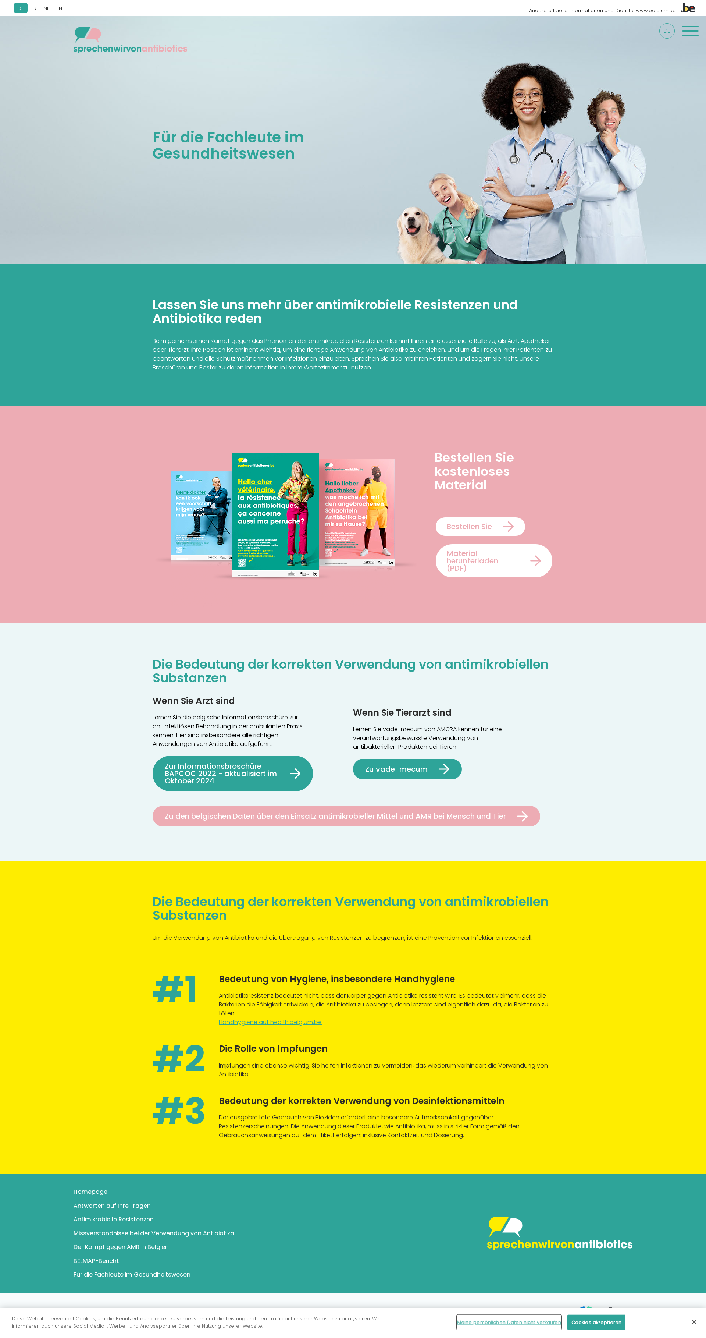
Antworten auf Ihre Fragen (112, 1205)
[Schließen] (694, 1322)
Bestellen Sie (469, 526)
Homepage (90, 1191)
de (667, 30)
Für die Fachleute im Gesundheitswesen (132, 1274)
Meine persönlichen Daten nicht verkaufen (509, 1322)
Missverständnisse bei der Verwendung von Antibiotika (154, 1233)
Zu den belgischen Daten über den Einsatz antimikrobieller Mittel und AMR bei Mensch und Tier (335, 816)
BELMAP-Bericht (96, 1260)
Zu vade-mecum (396, 769)
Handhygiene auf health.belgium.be (270, 1022)
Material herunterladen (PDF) (472, 561)
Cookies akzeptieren (596, 1322)
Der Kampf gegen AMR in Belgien (121, 1246)
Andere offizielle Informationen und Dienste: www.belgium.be (603, 10)
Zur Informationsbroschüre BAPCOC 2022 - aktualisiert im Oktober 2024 (221, 773)
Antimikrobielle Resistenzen (114, 1219)
